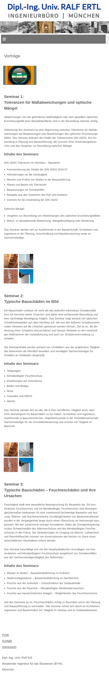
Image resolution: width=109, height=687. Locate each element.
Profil (5, 635)
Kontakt (7, 641)
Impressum (9, 647)
